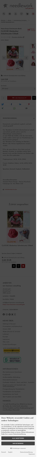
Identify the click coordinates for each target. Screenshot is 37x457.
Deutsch (3, 452)
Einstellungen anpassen (19, 448)
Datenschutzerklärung (26, 452)
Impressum (32, 454)
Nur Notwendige (18, 443)
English (10, 452)
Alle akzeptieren (18, 438)
